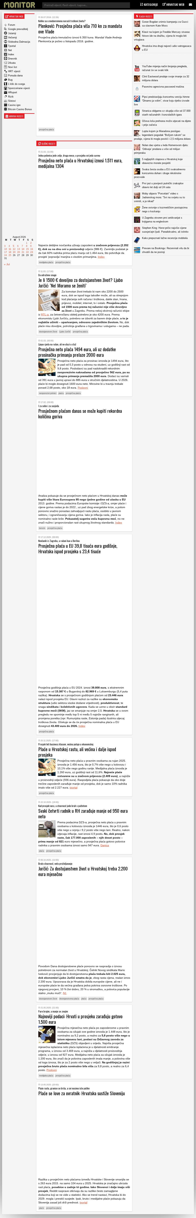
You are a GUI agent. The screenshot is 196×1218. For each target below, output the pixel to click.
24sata (12, 62)
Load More (163, 261)
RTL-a (45, 314)
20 (18, 252)
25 (10, 255)
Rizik (11, 96)
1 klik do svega (16, 84)
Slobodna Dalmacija (19, 41)
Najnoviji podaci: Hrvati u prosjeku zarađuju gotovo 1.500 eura (80, 1019)
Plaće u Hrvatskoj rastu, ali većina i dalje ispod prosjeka (77, 752)
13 (18, 249)
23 (31, 252)
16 (31, 249)
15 (27, 249)
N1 (64, 993)
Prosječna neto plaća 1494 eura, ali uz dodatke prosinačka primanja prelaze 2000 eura (77, 352)
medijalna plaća (46, 262)
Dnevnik (12, 58)
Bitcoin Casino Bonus (20, 109)
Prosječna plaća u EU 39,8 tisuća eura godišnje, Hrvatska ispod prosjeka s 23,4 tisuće (77, 548)
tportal (73, 787)
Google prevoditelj (18, 29)
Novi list (12, 67)
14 (23, 249)
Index (11, 54)
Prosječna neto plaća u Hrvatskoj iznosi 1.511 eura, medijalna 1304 (80, 163)
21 (23, 252)
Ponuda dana (15, 75)
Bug (10, 79)
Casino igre (14, 105)
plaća (61, 393)
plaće (41, 1208)
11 (10, 249)
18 (10, 252)
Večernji (12, 37)
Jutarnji (12, 33)
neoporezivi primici (47, 393)
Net (10, 50)
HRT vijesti (14, 71)
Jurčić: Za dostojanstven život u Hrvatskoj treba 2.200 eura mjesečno (83, 871)
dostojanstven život (48, 331)
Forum (11, 24)
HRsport (12, 92)
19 (14, 252)
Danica (104, 845)
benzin (42, 528)
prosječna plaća (46, 129)
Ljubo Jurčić (65, 331)
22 (27, 252)
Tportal (12, 46)
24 (5, 255)
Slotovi (12, 100)
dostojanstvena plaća (69, 999)
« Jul (7, 264)
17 (5, 252)
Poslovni (83, 387)
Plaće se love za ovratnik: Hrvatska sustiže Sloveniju (81, 1093)
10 (5, 249)
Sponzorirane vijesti (19, 88)
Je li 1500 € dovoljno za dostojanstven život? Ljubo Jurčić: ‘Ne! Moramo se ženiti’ (80, 282)
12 (14, 249)
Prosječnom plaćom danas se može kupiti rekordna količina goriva (80, 413)
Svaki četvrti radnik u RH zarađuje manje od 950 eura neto (83, 813)
